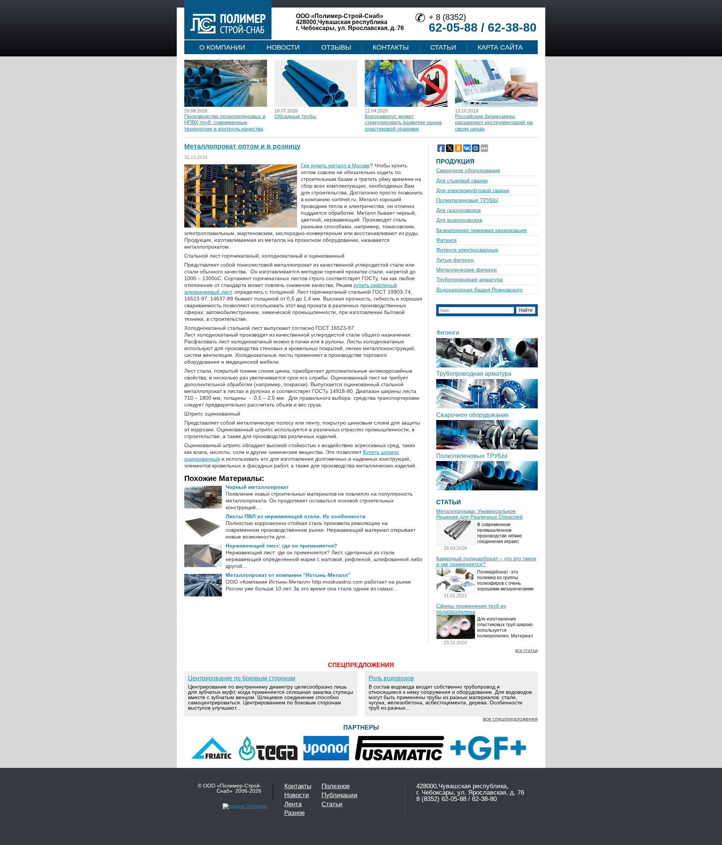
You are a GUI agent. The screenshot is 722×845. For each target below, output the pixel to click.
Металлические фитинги (466, 270)
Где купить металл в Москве (335, 165)
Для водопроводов (459, 220)
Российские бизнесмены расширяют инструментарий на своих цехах (494, 122)
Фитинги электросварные (467, 250)
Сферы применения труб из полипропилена (471, 608)
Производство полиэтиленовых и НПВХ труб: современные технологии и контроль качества (224, 122)
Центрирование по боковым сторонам (241, 678)
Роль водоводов (391, 678)
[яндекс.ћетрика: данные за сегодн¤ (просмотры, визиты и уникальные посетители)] (245, 806)
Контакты (391, 47)
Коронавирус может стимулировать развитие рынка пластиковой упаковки (403, 122)
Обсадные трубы (295, 116)
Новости (283, 47)
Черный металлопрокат (257, 487)
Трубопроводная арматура (469, 279)
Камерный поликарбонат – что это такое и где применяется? (486, 561)
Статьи (443, 47)
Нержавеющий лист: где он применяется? (281, 546)
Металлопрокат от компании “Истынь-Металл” (288, 575)
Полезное (336, 786)
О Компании (222, 47)
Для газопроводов (458, 210)
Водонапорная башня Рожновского (479, 290)
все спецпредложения (510, 719)
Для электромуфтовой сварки (472, 190)
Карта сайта (500, 47)
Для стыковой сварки (462, 181)
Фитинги (446, 240)
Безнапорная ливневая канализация (481, 230)
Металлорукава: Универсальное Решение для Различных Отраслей (479, 514)
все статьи (526, 650)
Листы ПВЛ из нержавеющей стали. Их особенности (296, 516)
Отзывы (336, 47)
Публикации (340, 795)
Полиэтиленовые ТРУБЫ (467, 200)
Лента (293, 804)
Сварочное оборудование (468, 170)
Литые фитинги (455, 260)
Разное (294, 812)
